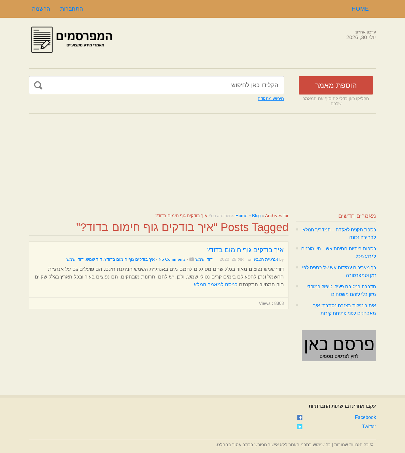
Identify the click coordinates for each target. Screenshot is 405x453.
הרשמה (41, 9)
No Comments (172, 259)
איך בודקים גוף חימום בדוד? (245, 250)
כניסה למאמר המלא (215, 284)
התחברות (71, 9)
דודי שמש (204, 259)
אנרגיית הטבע (266, 259)
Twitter (369, 426)
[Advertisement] (202, 158)
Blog (256, 215)
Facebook (365, 417)
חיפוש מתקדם (271, 98)
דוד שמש (94, 259)
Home (360, 9)
